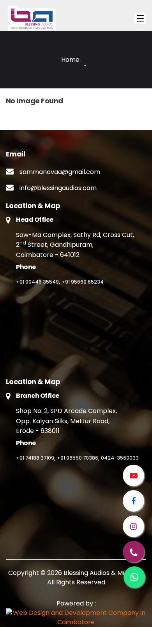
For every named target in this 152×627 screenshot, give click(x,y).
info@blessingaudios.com (58, 187)
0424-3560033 (120, 458)
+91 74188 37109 (35, 458)
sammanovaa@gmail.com (59, 171)
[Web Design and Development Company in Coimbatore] (76, 617)
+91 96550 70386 (77, 458)
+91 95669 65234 (83, 282)
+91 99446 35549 (37, 282)
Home (70, 59)
